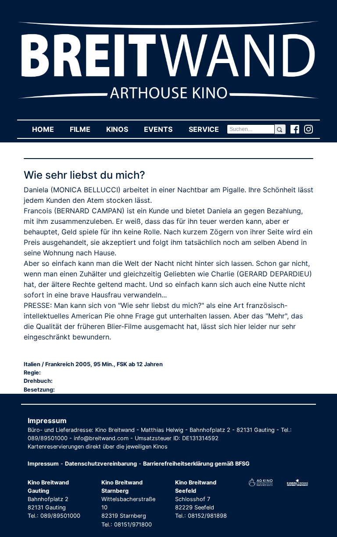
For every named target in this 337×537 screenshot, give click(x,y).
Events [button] (162, 129)
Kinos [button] (121, 129)
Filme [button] (84, 129)
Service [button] (207, 129)
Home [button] (47, 129)
